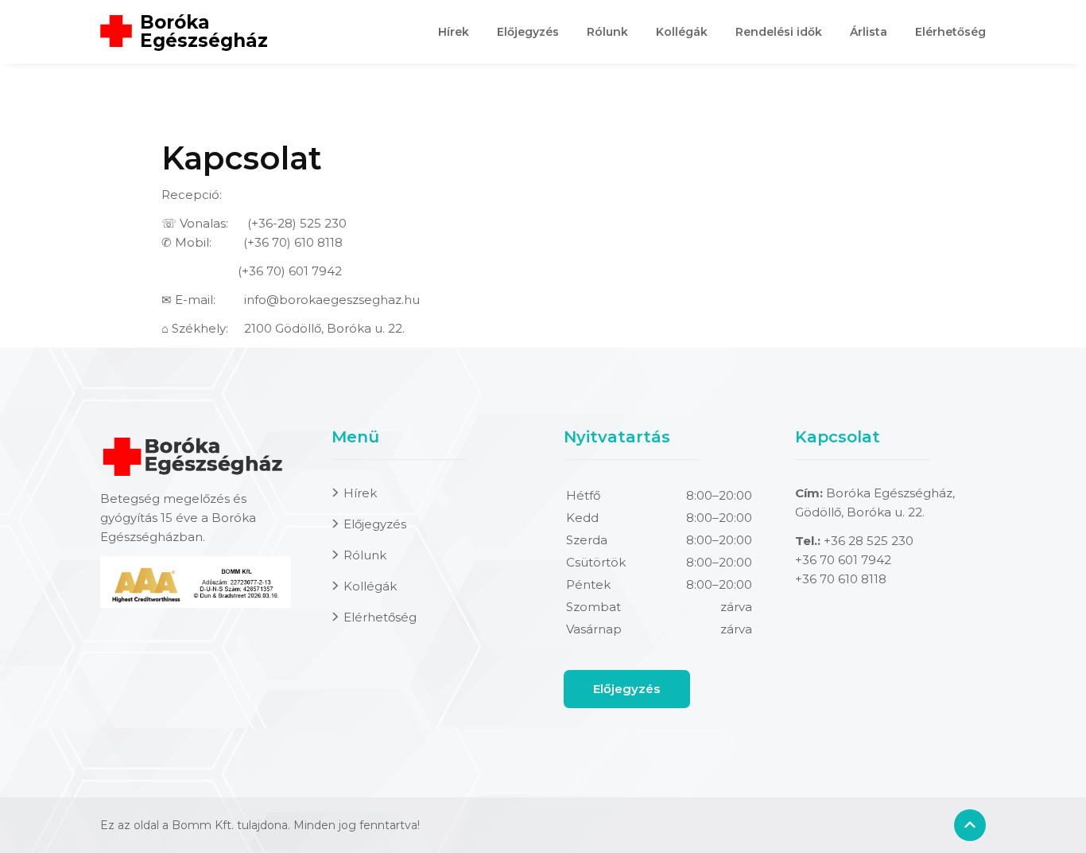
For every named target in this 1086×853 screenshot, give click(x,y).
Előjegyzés (528, 32)
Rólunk (607, 32)
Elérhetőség (950, 32)
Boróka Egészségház (204, 32)
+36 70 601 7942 (843, 559)
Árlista (868, 32)
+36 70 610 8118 (840, 578)
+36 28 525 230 (868, 540)
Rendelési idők (778, 32)
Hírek (453, 32)
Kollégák (682, 32)
